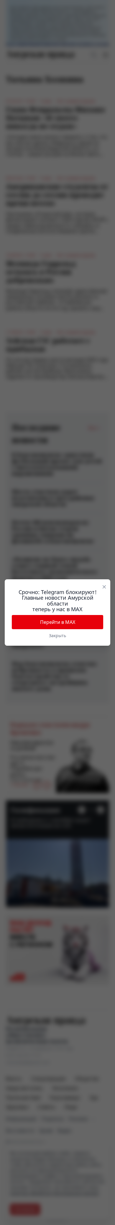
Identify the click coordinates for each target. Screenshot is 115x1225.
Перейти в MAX (57, 622)
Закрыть (57, 635)
